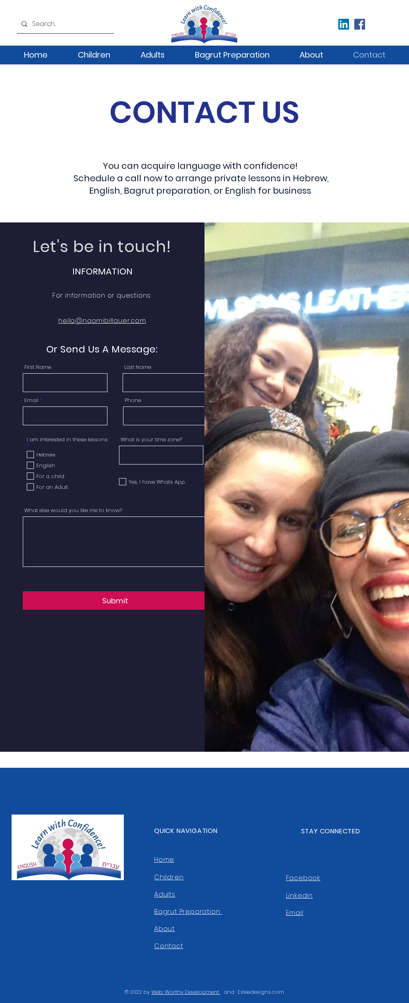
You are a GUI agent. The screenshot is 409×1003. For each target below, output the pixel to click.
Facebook (303, 878)
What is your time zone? (151, 439)
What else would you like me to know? (73, 510)
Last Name (137, 367)
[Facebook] (359, 24)
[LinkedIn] (343, 24)
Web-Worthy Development (185, 992)
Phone (133, 400)
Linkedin (299, 895)
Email (31, 400)
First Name (37, 367)
